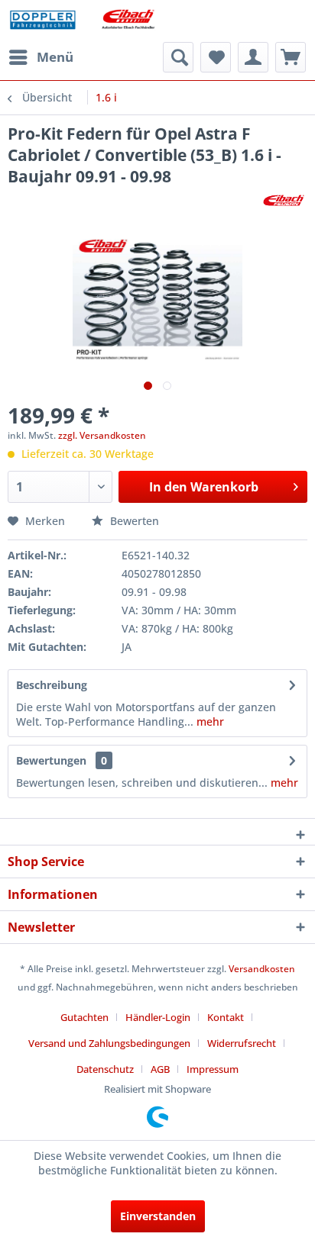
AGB (160, 1069)
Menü (55, 57)
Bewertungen (51, 760)
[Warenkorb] (290, 57)
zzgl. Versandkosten (102, 435)
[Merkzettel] (215, 57)
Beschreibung (51, 685)
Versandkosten (262, 968)
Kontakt (225, 1017)
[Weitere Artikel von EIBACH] (283, 200)
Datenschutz (105, 1069)
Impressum (213, 1069)
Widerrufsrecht (241, 1043)
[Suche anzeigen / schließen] (178, 57)
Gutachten (84, 1017)
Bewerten (133, 521)
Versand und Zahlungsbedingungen (109, 1043)
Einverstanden (158, 1216)
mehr (208, 721)
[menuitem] (40, 57)
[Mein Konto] (253, 57)
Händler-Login (157, 1017)
